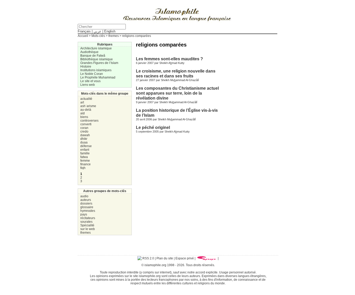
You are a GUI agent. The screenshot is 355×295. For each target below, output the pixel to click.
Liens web (87, 85)
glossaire (86, 207)
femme (85, 160)
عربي (97, 31)
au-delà (85, 110)
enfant (84, 150)
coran (84, 128)
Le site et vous (90, 81)
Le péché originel (153, 127)
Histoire (85, 66)
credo (84, 131)
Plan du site (164, 258)
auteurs (85, 200)
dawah (85, 135)
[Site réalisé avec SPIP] (206, 258)
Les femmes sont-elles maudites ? (169, 58)
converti (85, 124)
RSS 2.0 (148, 258)
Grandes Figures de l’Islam (99, 63)
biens (84, 117)
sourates (86, 222)
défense (86, 146)
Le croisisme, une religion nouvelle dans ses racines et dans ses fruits (175, 73)
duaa (84, 142)
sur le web (87, 229)
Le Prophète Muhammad (97, 77)
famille (85, 153)
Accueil (83, 36)
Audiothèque (89, 52)
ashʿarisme (88, 106)
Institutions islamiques (95, 70)
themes (85, 232)
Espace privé (184, 258)
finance (85, 164)
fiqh (83, 168)
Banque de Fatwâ (92, 55)
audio (84, 196)
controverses (89, 120)
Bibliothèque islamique (96, 59)
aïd (82, 113)
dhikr (83, 139)
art (82, 102)
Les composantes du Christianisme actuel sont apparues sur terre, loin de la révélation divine (177, 93)
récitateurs (87, 218)
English (109, 31)
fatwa (84, 157)
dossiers (86, 203)
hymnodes (87, 211)
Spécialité (87, 225)
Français (84, 31)
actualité (86, 99)
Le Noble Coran (91, 74)
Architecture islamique (96, 48)
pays (83, 214)
